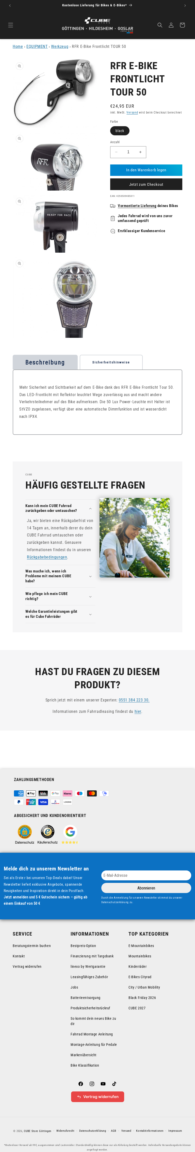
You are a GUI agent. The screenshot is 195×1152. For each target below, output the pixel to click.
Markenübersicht (83, 1055)
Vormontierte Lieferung (137, 205)
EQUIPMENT (36, 46)
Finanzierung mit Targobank (92, 956)
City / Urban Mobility (144, 987)
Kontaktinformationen (149, 1130)
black (120, 131)
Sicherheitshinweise (111, 362)
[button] (10, 25)
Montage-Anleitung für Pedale (94, 1045)
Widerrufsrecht (65, 1130)
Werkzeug (59, 46)
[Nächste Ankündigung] (185, 5)
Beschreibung (45, 362)
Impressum (175, 1130)
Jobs (74, 987)
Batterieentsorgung (86, 998)
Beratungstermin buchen (32, 946)
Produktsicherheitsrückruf (90, 1008)
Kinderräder (137, 966)
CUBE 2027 (136, 1008)
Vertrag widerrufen (27, 966)
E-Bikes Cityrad (140, 977)
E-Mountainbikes (141, 946)
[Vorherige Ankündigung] (9, 5)
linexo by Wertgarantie (88, 966)
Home (18, 46)
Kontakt (19, 956)
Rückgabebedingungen (47, 557)
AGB (113, 1130)
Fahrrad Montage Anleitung (92, 1034)
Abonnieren (146, 888)
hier (138, 711)
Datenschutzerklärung (92, 1130)
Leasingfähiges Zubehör (89, 977)
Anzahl (115, 142)
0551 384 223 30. (134, 700)
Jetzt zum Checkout (146, 184)
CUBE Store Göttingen (37, 1131)
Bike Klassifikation (85, 1065)
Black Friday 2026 (142, 998)
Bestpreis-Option (83, 946)
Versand (132, 112)
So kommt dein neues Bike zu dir (93, 1021)
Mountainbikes (139, 956)
